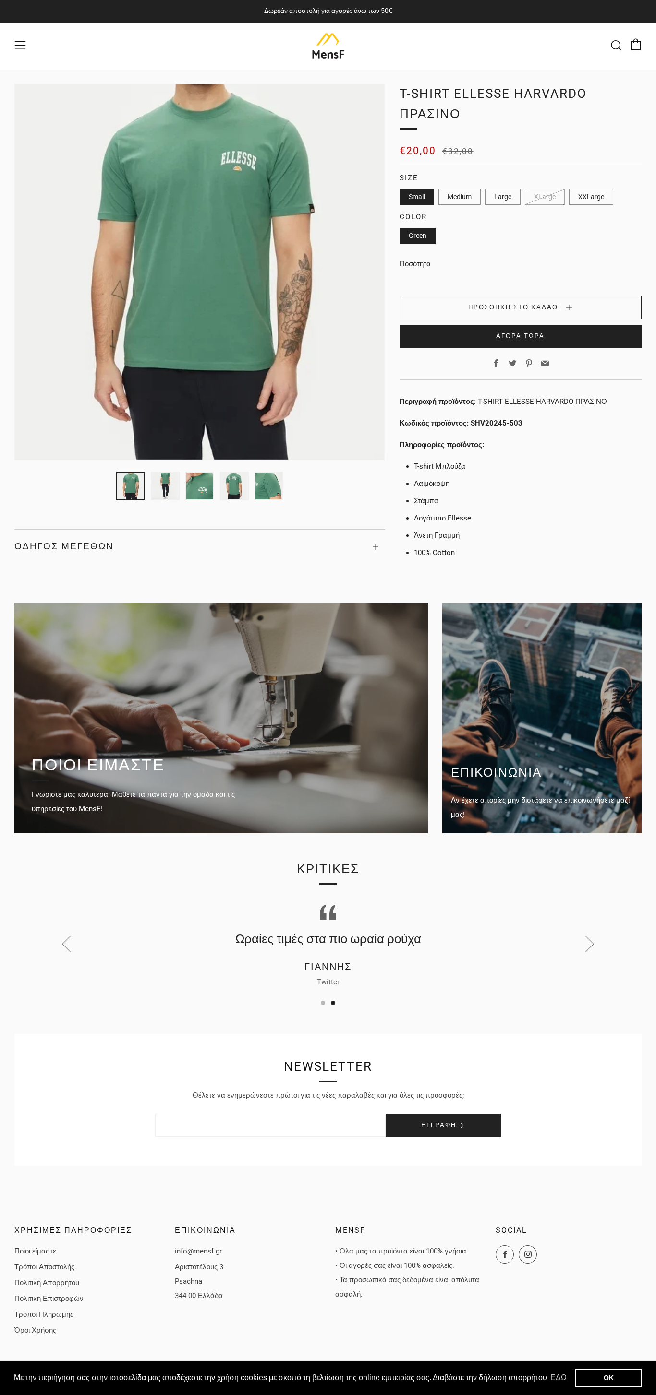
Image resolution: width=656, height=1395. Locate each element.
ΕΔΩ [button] (558, 1377)
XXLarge (591, 197)
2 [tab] (333, 1003)
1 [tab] (323, 1003)
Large (502, 197)
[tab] (130, 486)
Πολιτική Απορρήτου (46, 1282)
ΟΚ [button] (609, 1378)
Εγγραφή (438, 1125)
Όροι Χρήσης (35, 1330)
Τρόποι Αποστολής (44, 1267)
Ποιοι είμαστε (35, 1251)
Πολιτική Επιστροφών (49, 1298)
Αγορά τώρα (520, 336)
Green (417, 235)
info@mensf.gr (198, 1251)
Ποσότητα (415, 264)
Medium (460, 197)
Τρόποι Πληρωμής (43, 1314)
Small (417, 197)
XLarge (545, 197)
